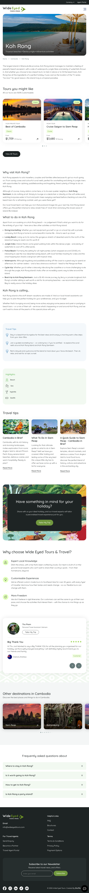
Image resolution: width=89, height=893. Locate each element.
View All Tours (11, 154)
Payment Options (54, 850)
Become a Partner (10, 846)
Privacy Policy (53, 846)
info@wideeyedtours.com (14, 827)
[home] (14, 9)
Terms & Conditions (55, 841)
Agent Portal (81, 2)
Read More (7, 468)
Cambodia (14, 59)
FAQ (49, 820)
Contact (50, 830)
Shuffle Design (80, 888)
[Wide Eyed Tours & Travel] (22, 817)
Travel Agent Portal (11, 850)
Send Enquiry (8, 841)
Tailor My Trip (44, 522)
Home (5, 59)
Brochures (51, 825)
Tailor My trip (30, 632)
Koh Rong (25, 59)
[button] (70, 2)
